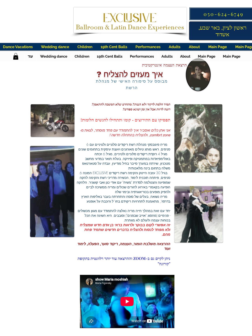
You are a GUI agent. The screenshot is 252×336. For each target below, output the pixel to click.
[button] (16, 56)
